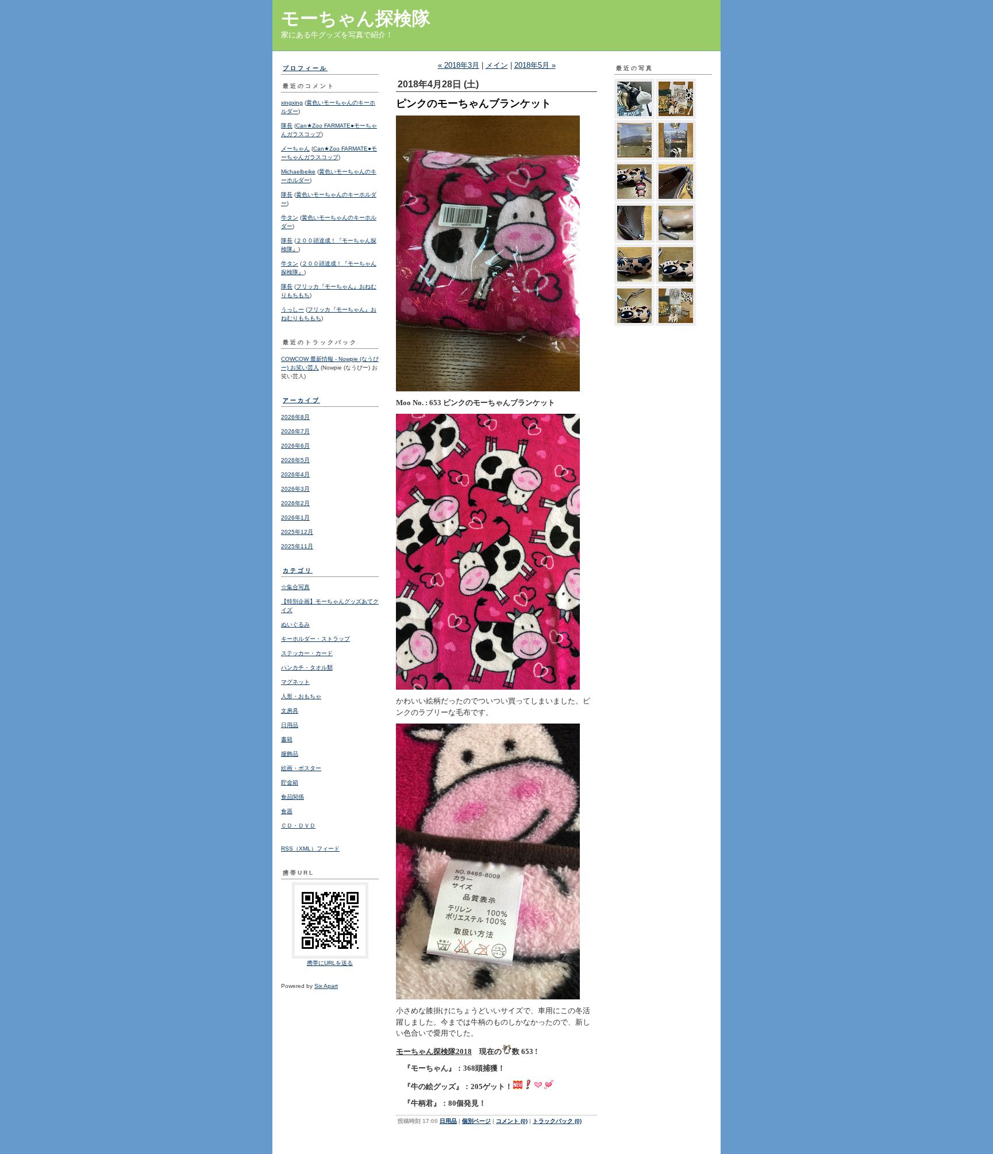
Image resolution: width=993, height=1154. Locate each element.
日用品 (289, 725)
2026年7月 (295, 431)
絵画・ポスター (301, 768)
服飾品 (289, 754)
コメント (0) (512, 1121)
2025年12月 (297, 532)
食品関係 (292, 797)
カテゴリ (298, 570)
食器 (286, 811)
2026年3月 (295, 489)
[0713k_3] (634, 140)
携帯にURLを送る (330, 963)
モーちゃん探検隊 (355, 18)
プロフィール (305, 68)
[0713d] (676, 264)
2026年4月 (295, 474)
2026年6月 (295, 446)
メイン (497, 65)
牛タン (289, 217)
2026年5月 (295, 460)
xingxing (292, 102)
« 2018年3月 (458, 65)
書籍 (286, 739)
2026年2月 (295, 503)
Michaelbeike (298, 171)
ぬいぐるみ (295, 624)
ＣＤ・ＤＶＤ (298, 825)
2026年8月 (295, 417)
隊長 (286, 125)
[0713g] (634, 223)
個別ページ (476, 1121)
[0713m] (634, 99)
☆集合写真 (295, 587)
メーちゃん (295, 148)
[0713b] (676, 306)
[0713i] (634, 181)
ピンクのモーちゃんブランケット (473, 103)
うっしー (292, 309)
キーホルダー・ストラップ (315, 639)
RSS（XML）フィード (310, 848)
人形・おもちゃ (301, 696)
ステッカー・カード (307, 653)
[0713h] (676, 181)
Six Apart (326, 986)
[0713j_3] (676, 140)
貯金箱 (289, 782)
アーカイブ (301, 400)
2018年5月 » (535, 65)
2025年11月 (297, 546)
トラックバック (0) (557, 1121)
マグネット (295, 682)
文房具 (289, 710)
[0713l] (676, 99)
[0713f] (676, 223)
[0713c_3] (634, 306)
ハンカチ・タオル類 (307, 667)
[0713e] (634, 264)
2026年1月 (295, 517)
